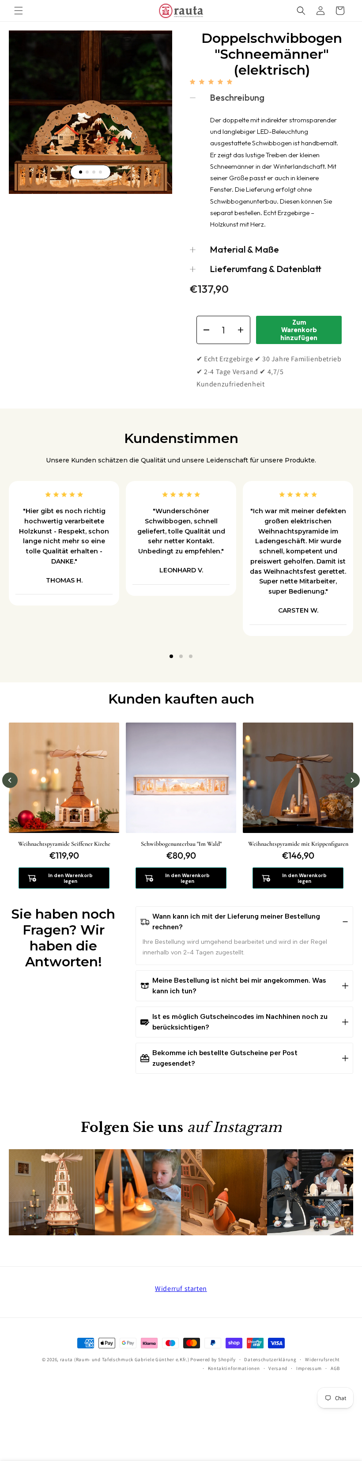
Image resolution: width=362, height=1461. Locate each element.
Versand (277, 1368)
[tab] (80, 172)
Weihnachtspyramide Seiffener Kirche (64, 844)
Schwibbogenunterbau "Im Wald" (181, 844)
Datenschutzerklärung (270, 1359)
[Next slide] (352, 780)
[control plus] (243, 330)
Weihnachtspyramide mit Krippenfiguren (298, 844)
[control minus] (203, 330)
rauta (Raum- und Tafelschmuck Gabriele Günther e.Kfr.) (124, 1359)
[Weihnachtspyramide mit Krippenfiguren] (298, 778)
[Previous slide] (10, 780)
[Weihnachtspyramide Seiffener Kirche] (64, 778)
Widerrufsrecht (322, 1359)
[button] (18, 10)
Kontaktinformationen (234, 1368)
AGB (335, 1368)
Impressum (309, 1368)
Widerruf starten (181, 1288)
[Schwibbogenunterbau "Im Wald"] (181, 778)
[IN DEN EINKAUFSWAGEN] (181, 878)
